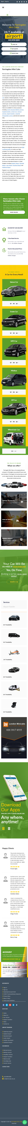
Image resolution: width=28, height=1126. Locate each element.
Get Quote (15, 49)
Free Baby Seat (7, 1061)
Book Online (14, 212)
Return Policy (7, 998)
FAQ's (5, 1021)
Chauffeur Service (8, 1054)
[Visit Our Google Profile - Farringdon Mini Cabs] (21, 1)
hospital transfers (6, 111)
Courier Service (7, 1063)
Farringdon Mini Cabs (16, 1121)
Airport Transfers (8, 1019)
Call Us (14, 44)
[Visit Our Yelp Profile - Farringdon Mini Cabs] (26, 1)
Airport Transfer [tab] (9, 607)
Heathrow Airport (6, 167)
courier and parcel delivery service (15, 109)
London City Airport (8, 1040)
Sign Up (5, 989)
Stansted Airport (8, 1036)
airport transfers (11, 113)
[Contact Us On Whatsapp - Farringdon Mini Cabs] (17, 1)
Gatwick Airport (15, 163)
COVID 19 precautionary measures (12, 994)
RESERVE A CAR (14, 582)
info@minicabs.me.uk (9, 1079)
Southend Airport (17, 165)
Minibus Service (8, 1052)
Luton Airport (9, 165)
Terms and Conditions (9, 1000)
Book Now (15, 53)
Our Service (6, 1017)
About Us (6, 1015)
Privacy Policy (7, 996)
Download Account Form (10, 959)
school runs (14, 111)
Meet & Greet (7, 1059)
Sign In (5, 987)
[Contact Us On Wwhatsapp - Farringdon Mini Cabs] (3, 1005)
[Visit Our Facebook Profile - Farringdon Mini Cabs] (19, 1)
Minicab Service (7, 1050)
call (3, 97)
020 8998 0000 (7, 1076)
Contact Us (6, 1024)
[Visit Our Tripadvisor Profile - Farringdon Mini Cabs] (24, 1)
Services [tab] (6, 602)
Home (5, 1013)
